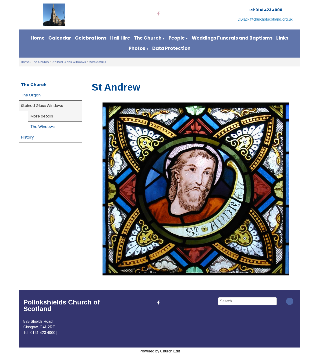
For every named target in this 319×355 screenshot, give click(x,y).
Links (282, 38)
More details (97, 62)
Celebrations (90, 38)
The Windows (42, 126)
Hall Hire (120, 38)
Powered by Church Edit (159, 351)
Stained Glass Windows (69, 62)
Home (38, 38)
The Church (148, 38)
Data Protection (171, 48)
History (27, 137)
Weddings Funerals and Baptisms (232, 38)
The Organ (31, 95)
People (177, 38)
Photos (137, 48)
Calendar (59, 38)
